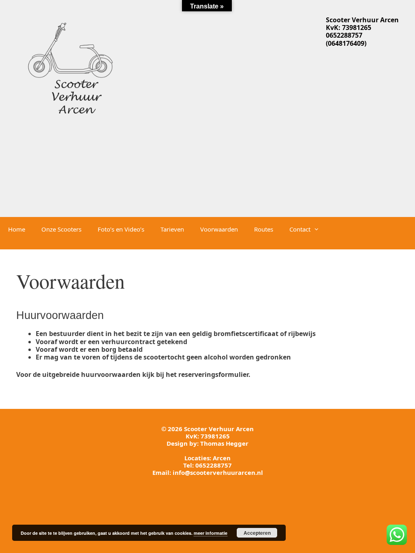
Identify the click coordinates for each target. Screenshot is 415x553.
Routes (263, 229)
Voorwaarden (219, 229)
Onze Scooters (61, 229)
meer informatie (210, 533)
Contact (299, 229)
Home (16, 229)
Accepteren (257, 532)
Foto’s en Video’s (121, 229)
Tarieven (172, 229)
